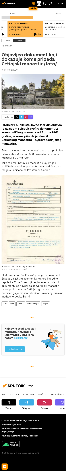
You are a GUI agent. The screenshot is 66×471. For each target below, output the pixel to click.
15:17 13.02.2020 (10, 69)
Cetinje (20, 304)
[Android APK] (10, 444)
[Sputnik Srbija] (9, 4)
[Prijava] (44, 3)
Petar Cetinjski (33, 304)
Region (45, 304)
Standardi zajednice (11, 424)
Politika (14, 394)
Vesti (12, 304)
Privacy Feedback (29, 435)
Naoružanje (57, 394)
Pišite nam (33, 420)
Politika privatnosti (11, 435)
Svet (4, 304)
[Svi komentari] (5, 466)
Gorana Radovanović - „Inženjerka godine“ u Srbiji (22, 28)
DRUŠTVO (42, 394)
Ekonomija (28, 394)
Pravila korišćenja (18, 420)
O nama (5, 420)
